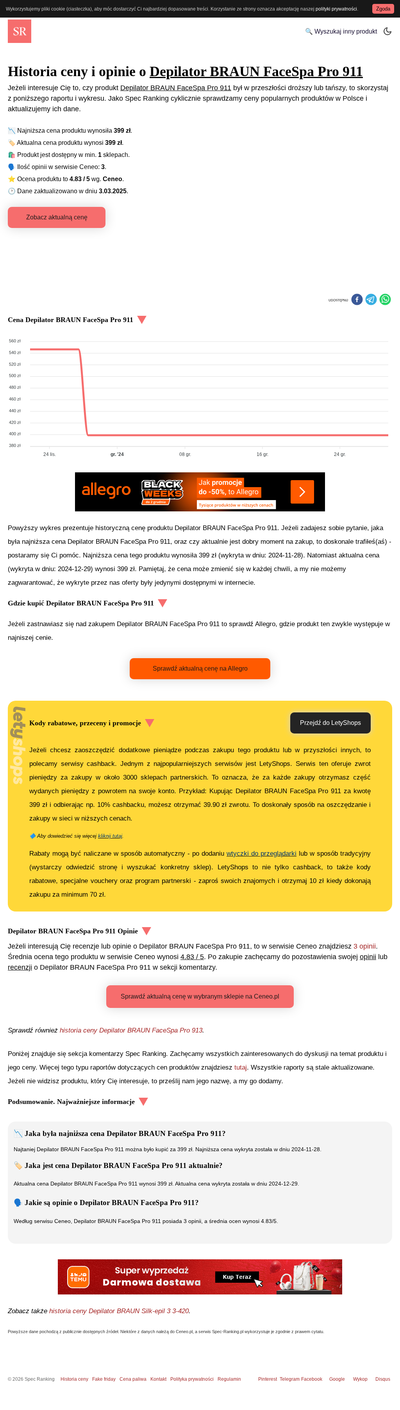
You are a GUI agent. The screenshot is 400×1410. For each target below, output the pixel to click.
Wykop (360, 1379)
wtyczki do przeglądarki (261, 853)
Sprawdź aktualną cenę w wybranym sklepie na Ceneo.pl (200, 996)
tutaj (240, 1067)
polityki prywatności (336, 9)
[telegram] (371, 300)
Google (337, 1379)
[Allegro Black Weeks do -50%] (200, 491)
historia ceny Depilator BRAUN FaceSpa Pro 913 (131, 1030)
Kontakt (158, 1379)
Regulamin (229, 1379)
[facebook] (357, 300)
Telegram (290, 1379)
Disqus (382, 1379)
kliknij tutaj (110, 836)
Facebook (313, 1379)
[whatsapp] (385, 300)
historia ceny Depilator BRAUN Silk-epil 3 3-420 (119, 1311)
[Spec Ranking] (19, 31)
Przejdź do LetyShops (330, 722)
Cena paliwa (133, 1379)
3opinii (365, 946)
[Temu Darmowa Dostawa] (200, 1276)
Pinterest (267, 1379)
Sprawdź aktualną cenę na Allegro (200, 668)
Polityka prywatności (192, 1379)
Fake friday (104, 1379)
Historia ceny (74, 1379)
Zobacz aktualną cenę (57, 217)
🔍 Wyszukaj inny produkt (341, 31)
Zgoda (383, 9)
